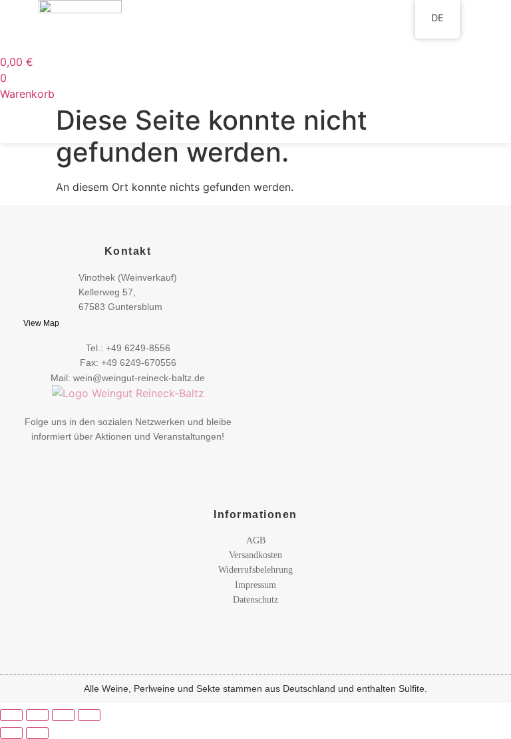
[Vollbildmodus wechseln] (37, 715)
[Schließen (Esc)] (89, 715)
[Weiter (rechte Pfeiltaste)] (37, 733)
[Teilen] (63, 715)
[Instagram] (142, 458)
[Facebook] (114, 457)
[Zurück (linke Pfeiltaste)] (11, 733)
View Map (41, 323)
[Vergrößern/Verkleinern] (11, 715)
